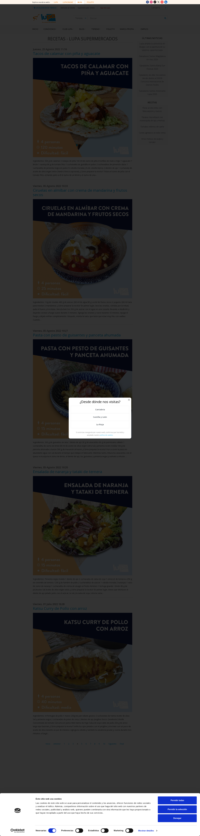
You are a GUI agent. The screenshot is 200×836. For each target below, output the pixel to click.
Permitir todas (177, 800)
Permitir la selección (177, 809)
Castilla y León (100, 417)
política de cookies (106, 435)
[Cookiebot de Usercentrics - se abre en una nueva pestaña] (18, 831)
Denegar (177, 818)
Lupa (56, 2)
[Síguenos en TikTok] (155, 2)
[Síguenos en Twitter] (158, 2)
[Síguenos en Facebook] (148, 2)
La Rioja (100, 424)
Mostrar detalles (146, 830)
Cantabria (100, 409)
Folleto (90, 2)
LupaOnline (68, 2)
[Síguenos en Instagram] (151, 2)
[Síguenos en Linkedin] (165, 2)
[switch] (79, 830)
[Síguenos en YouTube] (162, 2)
